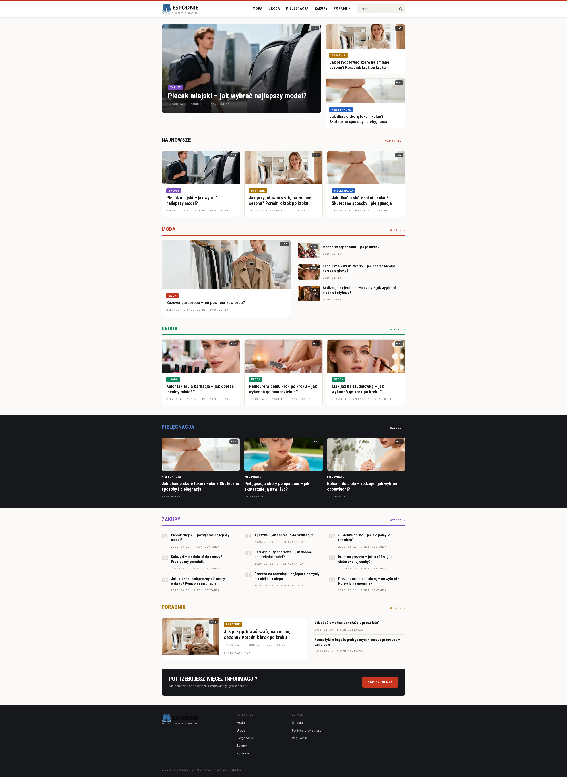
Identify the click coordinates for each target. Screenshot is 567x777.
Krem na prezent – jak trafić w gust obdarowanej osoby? (366, 559)
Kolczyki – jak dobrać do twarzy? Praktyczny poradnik (196, 559)
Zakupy (321, 8)
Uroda (274, 8)
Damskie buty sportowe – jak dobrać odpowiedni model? (283, 554)
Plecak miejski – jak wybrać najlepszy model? (237, 95)
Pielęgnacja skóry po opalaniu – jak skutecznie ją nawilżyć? (276, 486)
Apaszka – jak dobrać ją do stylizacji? (283, 535)
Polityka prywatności (307, 730)
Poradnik (342, 8)
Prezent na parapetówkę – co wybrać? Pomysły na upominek (368, 581)
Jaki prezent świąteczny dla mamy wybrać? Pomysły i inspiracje (198, 581)
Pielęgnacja (297, 8)
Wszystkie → (395, 140)
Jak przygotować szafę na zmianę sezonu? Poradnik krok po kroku (359, 65)
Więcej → (397, 230)
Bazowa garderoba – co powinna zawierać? (205, 302)
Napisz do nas (380, 682)
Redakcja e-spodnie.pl (186, 210)
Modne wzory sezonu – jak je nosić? (351, 247)
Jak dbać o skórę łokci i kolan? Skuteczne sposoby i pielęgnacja (358, 119)
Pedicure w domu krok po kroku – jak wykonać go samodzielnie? (283, 389)
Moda (257, 8)
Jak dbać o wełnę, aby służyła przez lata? (347, 622)
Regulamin (299, 738)
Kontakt (297, 722)
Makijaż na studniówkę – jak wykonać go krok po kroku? (358, 389)
